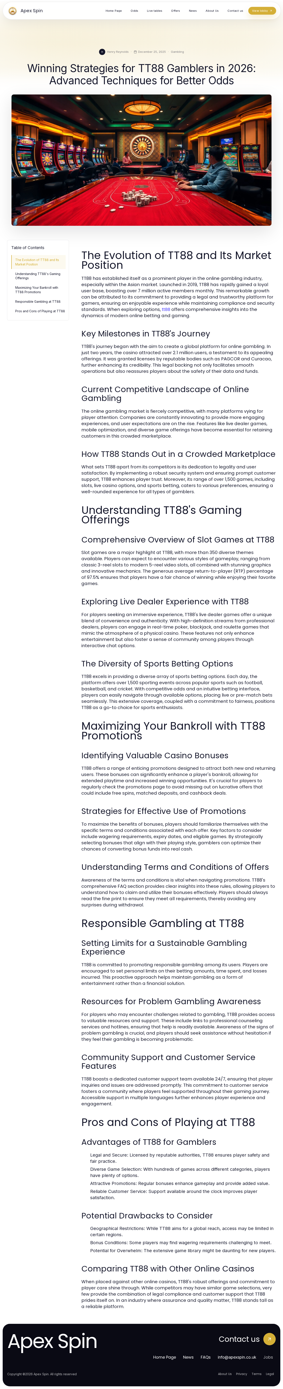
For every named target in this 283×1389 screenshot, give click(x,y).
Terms (257, 1374)
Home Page (164, 1357)
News (188, 1357)
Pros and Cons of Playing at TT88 (40, 311)
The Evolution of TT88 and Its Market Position (37, 262)
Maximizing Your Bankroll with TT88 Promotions (36, 290)
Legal (270, 1374)
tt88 (166, 309)
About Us (225, 1374)
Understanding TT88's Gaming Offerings (37, 276)
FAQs (206, 1357)
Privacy (241, 1374)
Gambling (177, 51)
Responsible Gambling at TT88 (38, 301)
